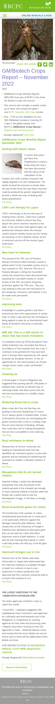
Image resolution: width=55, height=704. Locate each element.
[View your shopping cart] (38, 4)
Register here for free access (19, 130)
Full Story (7, 327)
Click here (29, 135)
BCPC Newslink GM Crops (22, 112)
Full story (6, 435)
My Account (34, 7)
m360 (31, 693)
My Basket (46, 7)
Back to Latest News (16, 667)
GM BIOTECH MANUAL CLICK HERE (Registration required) (23, 648)
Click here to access (33, 657)
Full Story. (7, 202)
